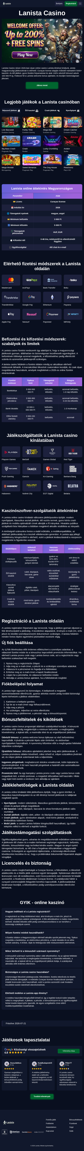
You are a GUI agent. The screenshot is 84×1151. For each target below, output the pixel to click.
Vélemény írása (69, 1051)
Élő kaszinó (30, 110)
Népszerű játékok (9, 110)
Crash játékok (50, 110)
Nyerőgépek (71, 110)
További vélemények (42, 1096)
